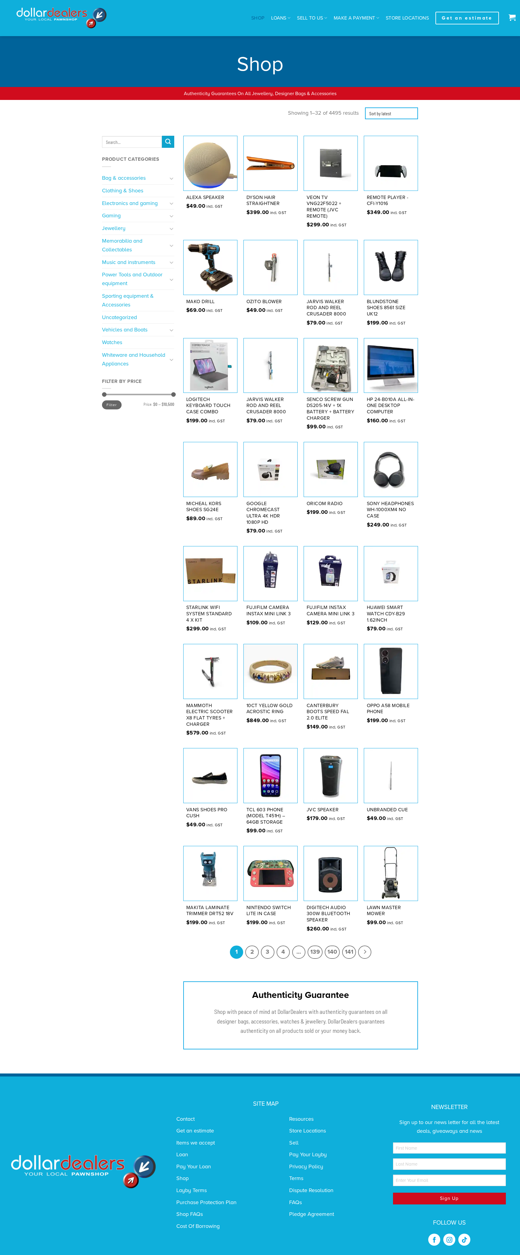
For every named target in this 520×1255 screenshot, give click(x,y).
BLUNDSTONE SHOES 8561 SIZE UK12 (386, 308)
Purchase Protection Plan (206, 1202)
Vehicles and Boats (124, 329)
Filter (112, 405)
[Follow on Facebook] (434, 1240)
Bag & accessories (124, 178)
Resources (301, 1119)
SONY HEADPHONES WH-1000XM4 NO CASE (390, 510)
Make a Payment (354, 18)
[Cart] (510, 18)
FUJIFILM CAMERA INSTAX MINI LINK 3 (268, 610)
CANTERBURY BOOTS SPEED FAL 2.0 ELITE (328, 712)
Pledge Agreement (311, 1214)
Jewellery (113, 228)
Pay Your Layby (308, 1154)
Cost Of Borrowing (198, 1226)
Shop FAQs (189, 1214)
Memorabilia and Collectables (122, 245)
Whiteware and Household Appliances (133, 359)
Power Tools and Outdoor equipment (132, 279)
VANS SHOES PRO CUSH (207, 813)
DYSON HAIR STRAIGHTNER (263, 200)
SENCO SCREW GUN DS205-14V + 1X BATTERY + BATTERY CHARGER (330, 408)
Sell (294, 1142)
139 (315, 951)
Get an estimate (195, 1130)
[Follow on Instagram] (449, 1240)
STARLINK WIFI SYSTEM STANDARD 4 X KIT (209, 613)
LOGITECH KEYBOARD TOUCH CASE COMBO (208, 405)
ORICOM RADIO (325, 504)
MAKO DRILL (200, 302)
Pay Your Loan (193, 1166)
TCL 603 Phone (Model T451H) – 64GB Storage (265, 816)
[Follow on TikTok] (464, 1240)
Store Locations (407, 18)
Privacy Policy (306, 1166)
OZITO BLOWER (264, 302)
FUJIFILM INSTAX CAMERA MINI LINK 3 (331, 610)
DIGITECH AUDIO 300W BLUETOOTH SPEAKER (328, 914)
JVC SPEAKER (323, 810)
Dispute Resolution (311, 1190)
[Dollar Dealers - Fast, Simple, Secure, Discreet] (62, 18)
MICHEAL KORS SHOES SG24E (203, 507)
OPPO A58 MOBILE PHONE (388, 709)
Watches (112, 342)
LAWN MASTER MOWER (384, 911)
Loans (278, 18)
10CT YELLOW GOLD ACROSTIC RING (269, 709)
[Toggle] (171, 178)
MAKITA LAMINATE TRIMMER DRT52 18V (210, 911)
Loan (182, 1154)
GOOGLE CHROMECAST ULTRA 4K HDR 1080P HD (263, 513)
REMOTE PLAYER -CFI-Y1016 (388, 200)
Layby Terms (191, 1190)
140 (332, 951)
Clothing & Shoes (122, 190)
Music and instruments (128, 262)
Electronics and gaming (130, 203)
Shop (258, 18)
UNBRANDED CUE (387, 810)
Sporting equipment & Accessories (128, 300)
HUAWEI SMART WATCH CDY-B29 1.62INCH (386, 613)
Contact (185, 1119)
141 (349, 951)
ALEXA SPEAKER (205, 197)
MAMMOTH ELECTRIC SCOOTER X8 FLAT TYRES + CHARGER (209, 715)
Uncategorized (119, 317)
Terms (296, 1178)
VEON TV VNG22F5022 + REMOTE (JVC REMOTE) (324, 206)
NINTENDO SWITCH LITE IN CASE (268, 911)
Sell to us (310, 18)
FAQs (295, 1202)
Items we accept (195, 1142)
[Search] (168, 142)
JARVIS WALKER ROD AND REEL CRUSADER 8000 (326, 308)
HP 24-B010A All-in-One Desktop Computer (391, 405)
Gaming (111, 215)
